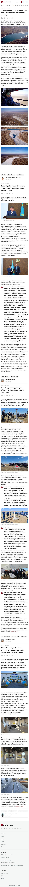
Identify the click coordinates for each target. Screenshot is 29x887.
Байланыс (3, 876)
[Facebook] (10, 18)
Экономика (3, 844)
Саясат (3, 839)
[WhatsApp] (4, 18)
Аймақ (3, 174)
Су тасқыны (20, 174)
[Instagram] (2, 18)
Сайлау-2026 (8, 5)
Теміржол (4, 811)
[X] (12, 18)
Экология (24, 636)
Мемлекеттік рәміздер (6, 860)
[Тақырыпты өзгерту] (22, 2)
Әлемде (3, 846)
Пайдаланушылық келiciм (7, 854)
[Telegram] (7, 18)
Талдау (2, 841)
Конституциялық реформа (21, 5)
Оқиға (2, 836)
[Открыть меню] (27, 2)
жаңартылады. (19, 806)
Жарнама (3, 878)
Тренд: (2, 5)
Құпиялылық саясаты (6, 857)
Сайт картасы (4, 873)
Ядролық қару (6, 636)
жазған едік (14, 631)
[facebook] (9, 828)
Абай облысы (11, 174)
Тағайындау (14, 376)
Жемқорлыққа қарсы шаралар (8, 862)
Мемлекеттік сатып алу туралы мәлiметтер (12, 865)
